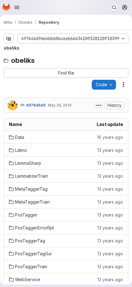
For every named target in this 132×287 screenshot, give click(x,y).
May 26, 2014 (60, 105)
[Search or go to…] (114, 7)
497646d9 (35, 105)
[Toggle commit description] (99, 105)
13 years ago (110, 150)
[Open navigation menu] (17, 7)
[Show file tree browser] (9, 38)
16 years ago (110, 137)
